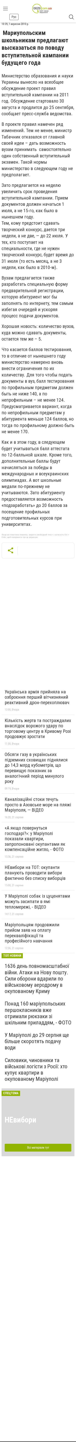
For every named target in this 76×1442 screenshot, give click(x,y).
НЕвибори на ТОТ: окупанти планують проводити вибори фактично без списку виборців (35, 873)
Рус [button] (13, 17)
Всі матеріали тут (38, 1147)
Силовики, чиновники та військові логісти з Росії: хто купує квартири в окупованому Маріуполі (36, 1069)
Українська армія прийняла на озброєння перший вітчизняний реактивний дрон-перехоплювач (37, 697)
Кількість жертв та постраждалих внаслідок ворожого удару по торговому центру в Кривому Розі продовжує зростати (38, 728)
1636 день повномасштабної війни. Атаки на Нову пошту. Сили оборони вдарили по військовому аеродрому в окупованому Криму (37, 978)
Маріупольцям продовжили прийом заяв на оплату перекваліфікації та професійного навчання (32, 933)
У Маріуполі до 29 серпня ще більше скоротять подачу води (37, 1041)
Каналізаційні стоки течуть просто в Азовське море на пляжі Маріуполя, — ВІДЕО (38, 805)
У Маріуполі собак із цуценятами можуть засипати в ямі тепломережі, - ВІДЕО (37, 901)
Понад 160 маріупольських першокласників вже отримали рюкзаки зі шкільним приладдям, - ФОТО (38, 1013)
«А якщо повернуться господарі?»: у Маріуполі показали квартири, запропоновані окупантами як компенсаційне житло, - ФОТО (35, 838)
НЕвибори (20, 1119)
